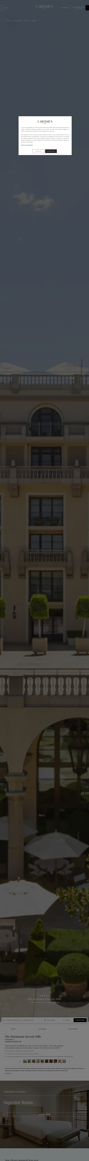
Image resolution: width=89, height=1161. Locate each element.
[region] (45, 135)
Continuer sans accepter (27, 145)
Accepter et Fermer (51, 151)
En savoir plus (38, 151)
